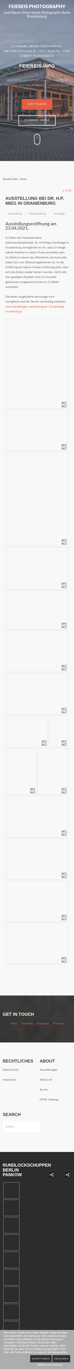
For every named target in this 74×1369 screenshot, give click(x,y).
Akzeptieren (41, 1359)
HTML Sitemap (49, 1099)
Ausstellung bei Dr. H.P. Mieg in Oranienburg (34, 200)
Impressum (9, 1079)
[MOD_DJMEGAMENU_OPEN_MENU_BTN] (69, 25)
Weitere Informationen (50, 1365)
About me (46, 1079)
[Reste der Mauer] (63, 1171)
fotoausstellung (37, 214)
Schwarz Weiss (37, 120)
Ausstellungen (48, 1069)
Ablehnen (61, 1359)
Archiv (44, 1089)
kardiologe (59, 214)
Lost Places (37, 104)
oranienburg (15, 214)
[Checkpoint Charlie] (48, 1171)
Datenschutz (11, 1069)
